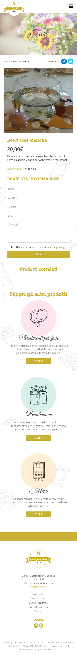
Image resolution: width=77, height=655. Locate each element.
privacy (60, 247)
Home (7, 61)
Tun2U (55, 649)
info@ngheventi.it (38, 586)
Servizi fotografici (38, 602)
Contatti (38, 611)
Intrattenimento (38, 606)
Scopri (38, 361)
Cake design (38, 594)
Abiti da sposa (38, 598)
